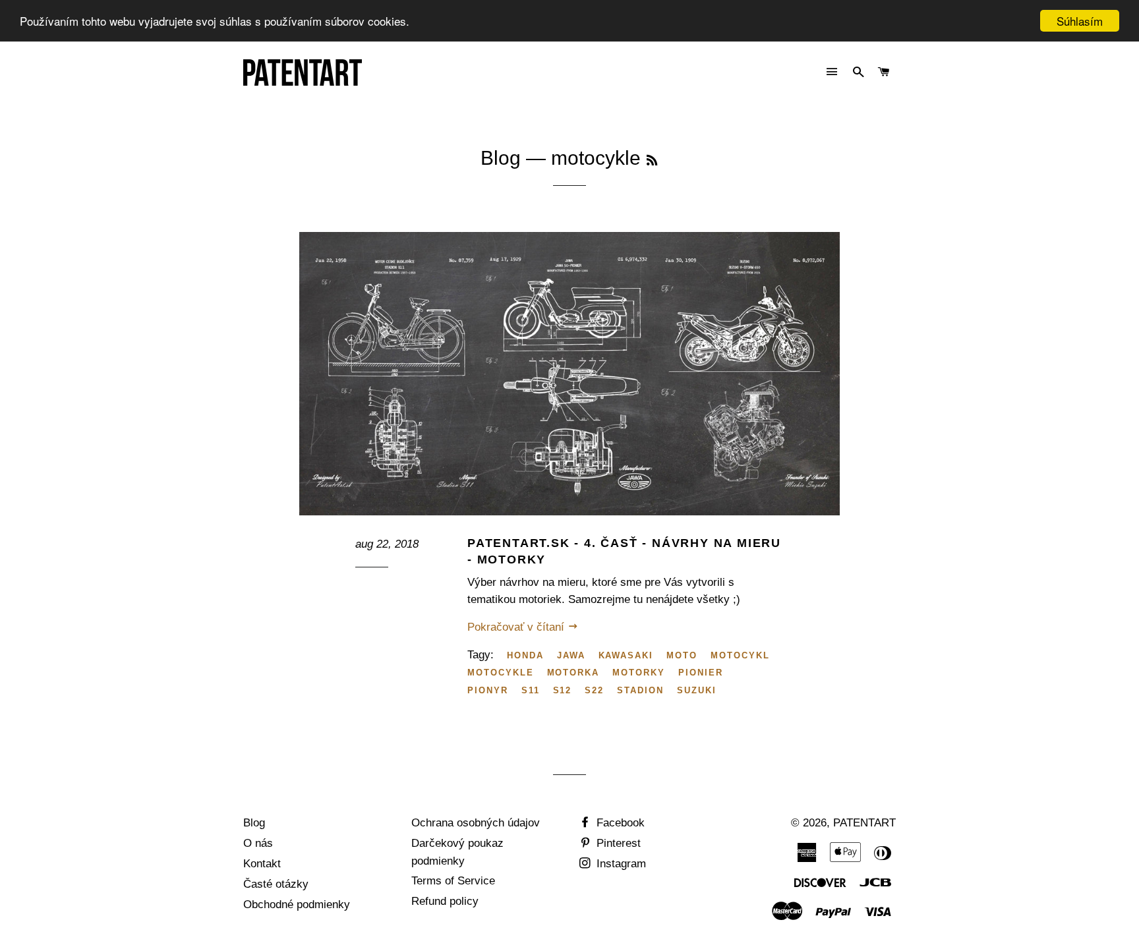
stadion (640, 690)
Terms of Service (453, 881)
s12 (562, 690)
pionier (700, 672)
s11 (530, 690)
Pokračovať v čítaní (517, 627)
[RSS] (652, 160)
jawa (571, 655)
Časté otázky (275, 884)
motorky (638, 672)
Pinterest (617, 843)
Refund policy (445, 901)
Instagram (619, 863)
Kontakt (262, 863)
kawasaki (626, 655)
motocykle (500, 672)
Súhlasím (1080, 21)
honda (525, 655)
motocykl (740, 655)
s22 (594, 690)
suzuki (696, 690)
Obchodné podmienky (296, 904)
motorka (573, 672)
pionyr (487, 690)
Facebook (619, 823)
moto (681, 655)
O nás (258, 843)
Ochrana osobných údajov (475, 823)
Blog (501, 158)
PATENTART (864, 823)
